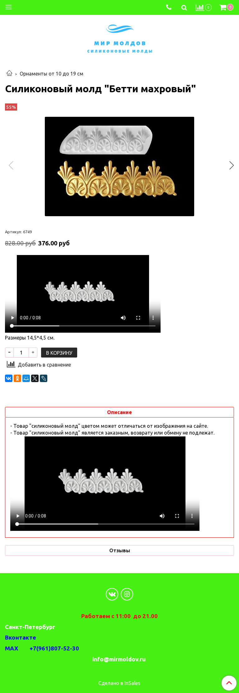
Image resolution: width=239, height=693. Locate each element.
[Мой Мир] (26, 378)
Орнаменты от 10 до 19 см (51, 73)
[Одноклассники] (17, 378)
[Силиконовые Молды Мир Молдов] (119, 37)
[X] (35, 378)
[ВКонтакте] (8, 378)
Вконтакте (20, 637)
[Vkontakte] (112, 594)
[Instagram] (127, 594)
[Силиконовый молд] (119, 166)
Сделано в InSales (119, 683)
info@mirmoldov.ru (119, 659)
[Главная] (9, 73)
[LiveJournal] (43, 378)
